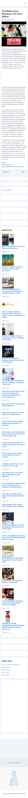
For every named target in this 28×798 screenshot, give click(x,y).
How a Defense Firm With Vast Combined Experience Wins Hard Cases (13, 444)
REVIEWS (14, 777)
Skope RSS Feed (6, 670)
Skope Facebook (6, 667)
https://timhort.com (7, 164)
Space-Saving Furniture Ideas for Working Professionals (13, 247)
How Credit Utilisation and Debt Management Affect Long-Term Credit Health (13, 527)
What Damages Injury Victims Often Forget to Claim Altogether (13, 505)
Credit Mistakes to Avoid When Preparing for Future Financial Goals (13, 560)
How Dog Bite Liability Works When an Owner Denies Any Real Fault (13, 495)
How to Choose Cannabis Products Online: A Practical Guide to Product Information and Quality (13, 314)
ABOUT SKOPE (14, 783)
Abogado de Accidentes (14, 762)
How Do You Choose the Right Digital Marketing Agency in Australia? (12, 423)
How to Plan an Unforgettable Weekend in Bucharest (12, 581)
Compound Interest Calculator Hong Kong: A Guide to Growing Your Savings (13, 337)
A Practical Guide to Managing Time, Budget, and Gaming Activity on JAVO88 (12, 603)
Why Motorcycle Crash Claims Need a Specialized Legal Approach (12, 474)
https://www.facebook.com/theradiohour (12, 166)
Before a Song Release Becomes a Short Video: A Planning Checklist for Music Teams (14, 537)
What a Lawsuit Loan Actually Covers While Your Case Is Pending (12, 455)
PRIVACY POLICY (14, 785)
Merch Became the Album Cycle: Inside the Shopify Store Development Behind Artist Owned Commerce (13, 394)
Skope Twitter (5, 672)
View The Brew (6, 675)
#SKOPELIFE (14, 779)
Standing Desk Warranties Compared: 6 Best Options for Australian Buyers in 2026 (12, 291)
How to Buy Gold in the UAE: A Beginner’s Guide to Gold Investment (12, 268)
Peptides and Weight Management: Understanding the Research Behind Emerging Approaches (13, 626)
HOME (14, 771)
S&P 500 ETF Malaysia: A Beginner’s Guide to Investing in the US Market (13, 360)
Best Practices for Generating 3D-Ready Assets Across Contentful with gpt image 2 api (14, 434)
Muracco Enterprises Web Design (10, 664)
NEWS (14, 775)
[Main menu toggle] (24, 3)
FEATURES (14, 773)
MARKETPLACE (14, 781)
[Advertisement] (14, 705)
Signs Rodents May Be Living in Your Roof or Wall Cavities (13, 413)
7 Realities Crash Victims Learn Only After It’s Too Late (12, 465)
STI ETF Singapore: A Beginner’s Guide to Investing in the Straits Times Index (13, 382)
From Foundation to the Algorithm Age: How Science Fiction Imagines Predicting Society (13, 485)
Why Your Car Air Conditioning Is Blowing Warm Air (13, 405)
